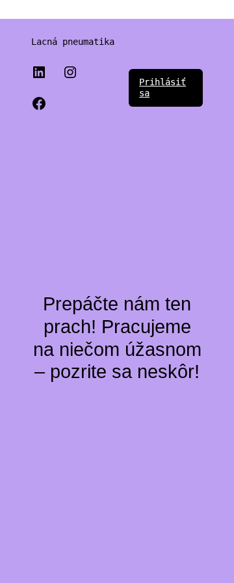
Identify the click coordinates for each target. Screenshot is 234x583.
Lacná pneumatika (72, 41)
